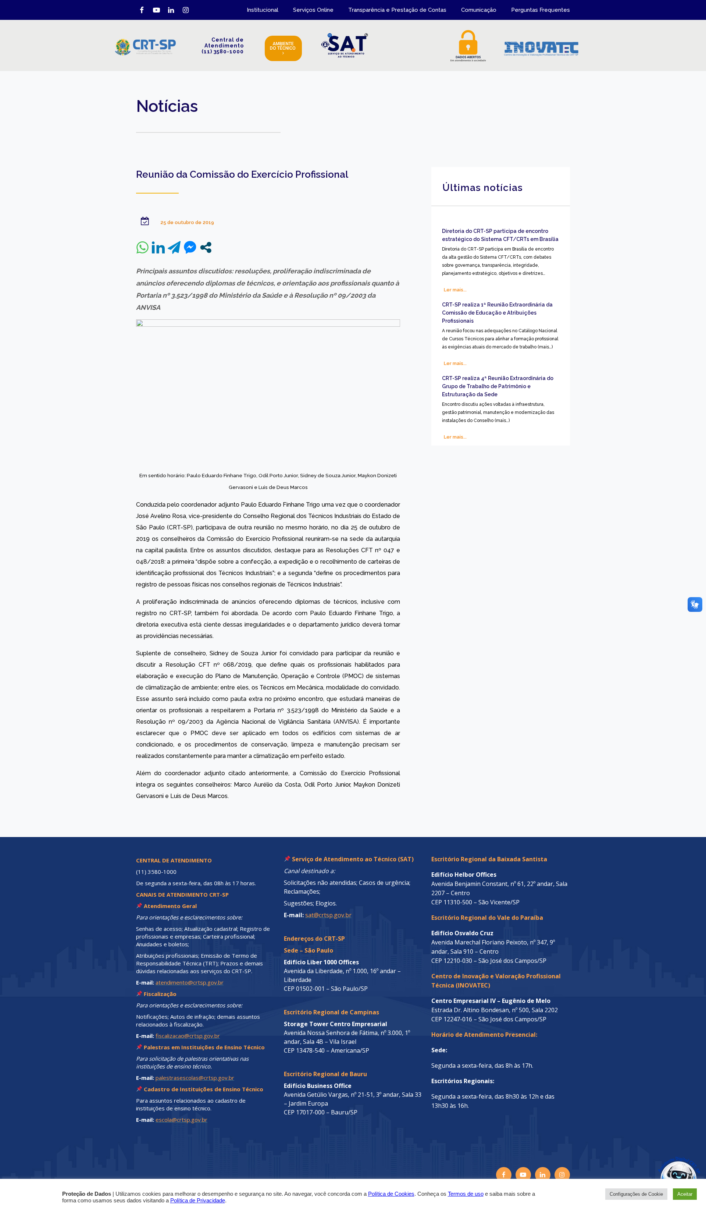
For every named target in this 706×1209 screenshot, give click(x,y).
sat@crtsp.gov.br (328, 915)
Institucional (262, 10)
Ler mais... (455, 289)
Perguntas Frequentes (540, 10)
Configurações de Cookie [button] (636, 1194)
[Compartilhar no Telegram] (174, 247)
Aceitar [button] (684, 1194)
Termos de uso (466, 1194)
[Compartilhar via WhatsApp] (142, 247)
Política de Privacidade (197, 1200)
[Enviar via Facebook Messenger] (189, 247)
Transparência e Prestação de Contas (397, 10)
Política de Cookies (391, 1194)
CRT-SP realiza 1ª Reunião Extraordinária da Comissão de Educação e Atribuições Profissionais (497, 313)
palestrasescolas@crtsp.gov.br (195, 1077)
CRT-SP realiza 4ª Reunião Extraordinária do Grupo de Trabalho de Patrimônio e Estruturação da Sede (497, 386)
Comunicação (478, 10)
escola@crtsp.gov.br (181, 1119)
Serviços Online (313, 10)
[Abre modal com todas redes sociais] (205, 247)
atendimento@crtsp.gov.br (190, 982)
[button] (662, 1165)
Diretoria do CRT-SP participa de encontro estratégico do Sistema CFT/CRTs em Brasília (500, 235)
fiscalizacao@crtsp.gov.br (188, 1035)
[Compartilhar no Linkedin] (158, 247)
